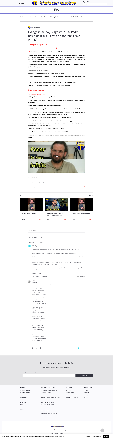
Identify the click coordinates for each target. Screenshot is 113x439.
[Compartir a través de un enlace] (40, 182)
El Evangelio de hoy (55, 17)
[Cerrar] (111, 436)
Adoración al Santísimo (41, 17)
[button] (22, 3)
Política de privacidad (60, 436)
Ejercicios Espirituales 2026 (71, 17)
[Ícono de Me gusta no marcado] (33, 277)
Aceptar (106, 436)
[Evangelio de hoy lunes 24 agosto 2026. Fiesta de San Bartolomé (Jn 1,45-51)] (56, 204)
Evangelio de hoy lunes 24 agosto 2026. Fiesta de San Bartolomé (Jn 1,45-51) (55, 214)
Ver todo (91, 195)
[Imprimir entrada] (44, 182)
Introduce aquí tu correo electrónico (31, 372)
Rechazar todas (97, 436)
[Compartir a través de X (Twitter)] (32, 182)
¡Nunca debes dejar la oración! (81, 213)
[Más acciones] (84, 246)
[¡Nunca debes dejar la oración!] (81, 204)
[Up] (102, 430)
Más (82, 17)
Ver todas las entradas (26, 17)
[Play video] (56, 157)
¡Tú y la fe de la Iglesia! (29, 213)
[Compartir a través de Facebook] (29, 182)
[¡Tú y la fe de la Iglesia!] (31, 204)
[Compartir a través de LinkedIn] (36, 182)
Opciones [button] (88, 436)
